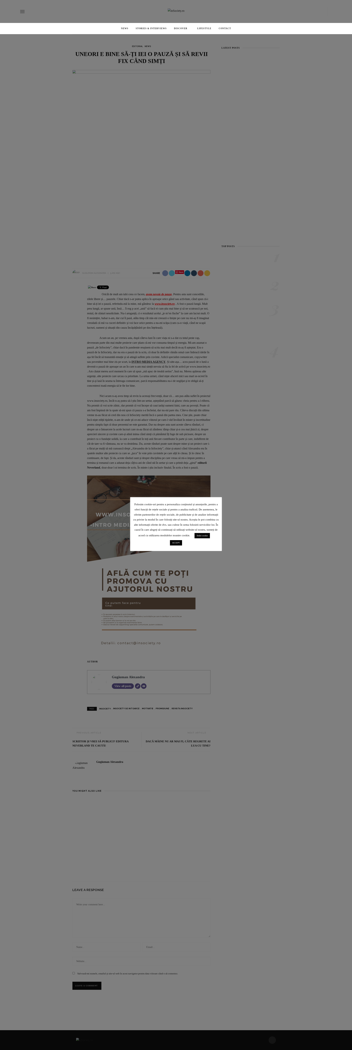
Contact (225, 28)
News (124, 28)
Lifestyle (204, 28)
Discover (180, 28)
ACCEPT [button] (176, 543)
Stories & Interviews (151, 28)
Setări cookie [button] (202, 535)
